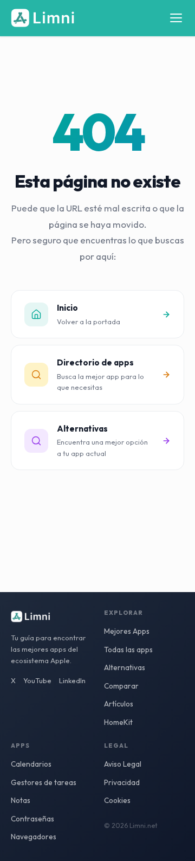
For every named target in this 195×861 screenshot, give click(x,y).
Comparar (121, 686)
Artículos (118, 704)
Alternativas (124, 667)
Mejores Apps (127, 631)
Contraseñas (32, 819)
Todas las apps (128, 649)
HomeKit (118, 722)
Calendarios (31, 764)
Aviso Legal (122, 764)
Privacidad (122, 782)
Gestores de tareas (43, 782)
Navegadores (33, 836)
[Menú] (176, 17)
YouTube (37, 680)
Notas (20, 800)
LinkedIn (72, 680)
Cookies (117, 800)
